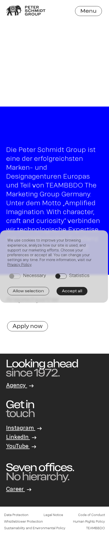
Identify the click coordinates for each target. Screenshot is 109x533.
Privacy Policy (19, 264)
